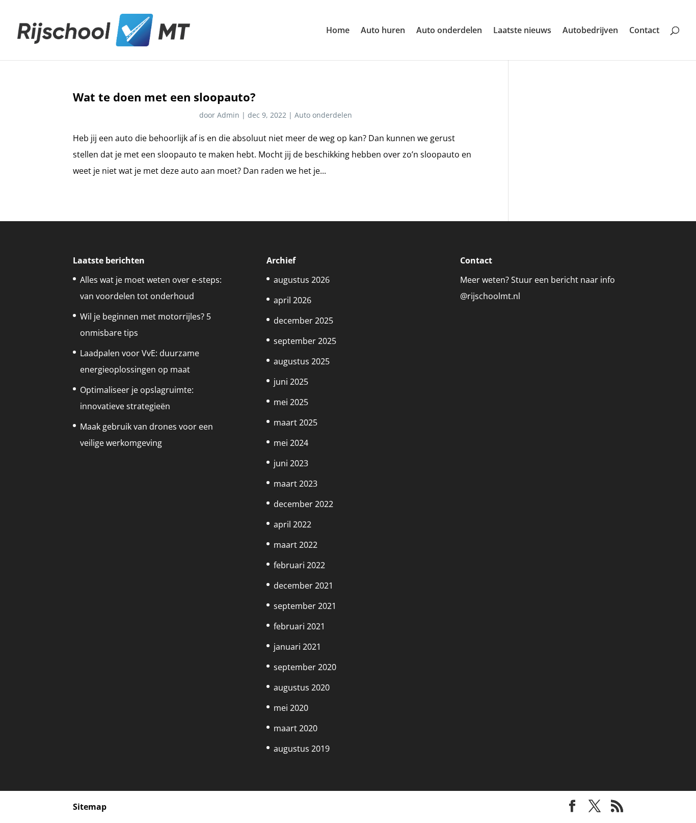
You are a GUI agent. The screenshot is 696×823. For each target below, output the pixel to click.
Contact (644, 31)
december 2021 (303, 585)
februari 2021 (299, 626)
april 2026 (292, 300)
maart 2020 (295, 728)
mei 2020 (291, 707)
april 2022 (292, 524)
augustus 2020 (302, 687)
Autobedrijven (590, 31)
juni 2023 (291, 463)
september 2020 (305, 667)
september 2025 (305, 341)
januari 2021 (297, 646)
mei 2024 (291, 442)
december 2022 (303, 504)
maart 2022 (295, 544)
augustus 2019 (302, 748)
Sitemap (89, 806)
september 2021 (305, 606)
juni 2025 (291, 381)
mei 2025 (291, 402)
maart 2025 (295, 422)
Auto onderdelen (449, 31)
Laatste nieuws (522, 31)
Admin (228, 115)
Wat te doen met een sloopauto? (164, 97)
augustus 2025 (302, 361)
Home (338, 31)
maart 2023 (295, 483)
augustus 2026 (302, 279)
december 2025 (303, 320)
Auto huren (383, 31)
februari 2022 (299, 565)
